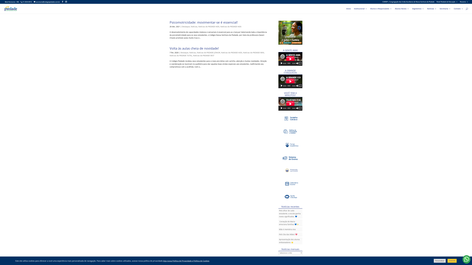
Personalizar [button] (439, 261)
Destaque (186, 26)
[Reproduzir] (281, 63)
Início (348, 9)
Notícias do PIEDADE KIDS (208, 26)
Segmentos (416, 9)
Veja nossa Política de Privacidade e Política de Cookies (186, 261)
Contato (457, 9)
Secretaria (444, 9)
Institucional (359, 9)
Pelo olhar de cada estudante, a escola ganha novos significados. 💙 (290, 213)
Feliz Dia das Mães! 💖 (288, 234)
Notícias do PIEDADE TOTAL (181, 55)
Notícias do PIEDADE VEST (203, 55)
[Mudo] (297, 63)
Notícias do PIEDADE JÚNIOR (208, 52)
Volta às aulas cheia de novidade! (194, 48)
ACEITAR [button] (452, 261)
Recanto (463, 2)
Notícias (430, 9)
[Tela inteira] (300, 63)
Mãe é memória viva (287, 229)
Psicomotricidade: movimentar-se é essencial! (204, 22)
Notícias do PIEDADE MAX (253, 52)
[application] (290, 59)
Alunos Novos (400, 9)
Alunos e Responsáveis (379, 9)
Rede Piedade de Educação (446, 2)
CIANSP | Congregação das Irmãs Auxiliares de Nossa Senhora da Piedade (408, 2)
